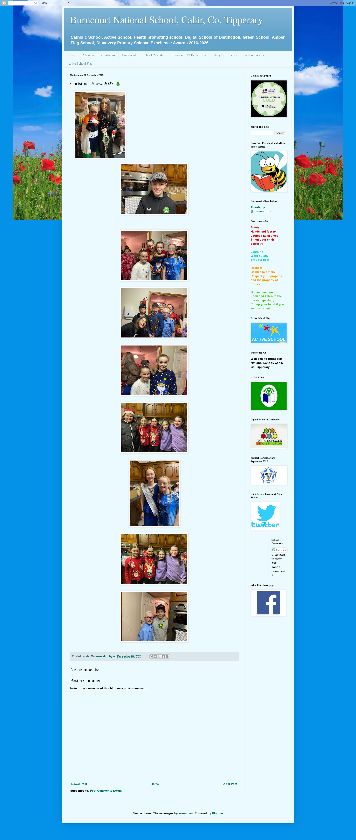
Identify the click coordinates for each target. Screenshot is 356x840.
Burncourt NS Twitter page (189, 55)
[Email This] (151, 656)
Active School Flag (80, 63)
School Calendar (153, 55)
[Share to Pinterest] (167, 656)
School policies (254, 55)
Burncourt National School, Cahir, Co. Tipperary (166, 19)
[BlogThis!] (155, 656)
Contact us (108, 55)
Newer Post (79, 783)
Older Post (229, 783)
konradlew (186, 813)
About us (88, 55)
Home (71, 55)
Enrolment (129, 55)
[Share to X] (159, 656)
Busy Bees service (226, 55)
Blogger (217, 813)
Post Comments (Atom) (106, 790)
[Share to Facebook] (163, 656)
